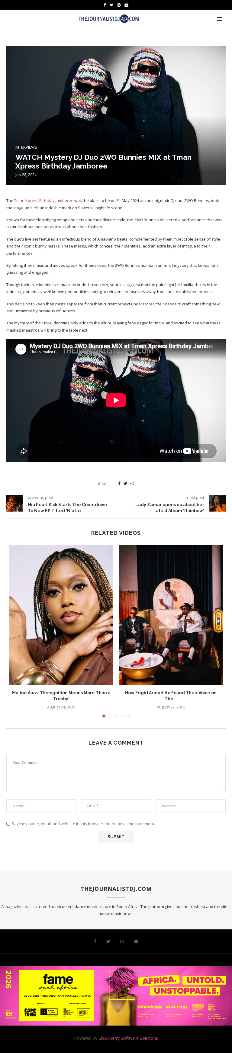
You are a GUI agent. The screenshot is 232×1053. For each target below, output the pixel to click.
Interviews (26, 147)
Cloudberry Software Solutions (128, 1038)
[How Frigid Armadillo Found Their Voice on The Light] (171, 615)
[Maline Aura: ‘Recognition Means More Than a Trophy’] (61, 615)
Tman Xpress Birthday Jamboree (43, 200)
